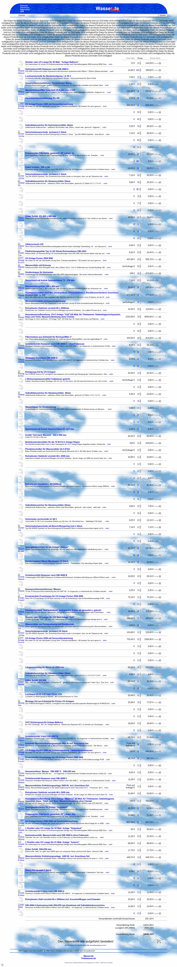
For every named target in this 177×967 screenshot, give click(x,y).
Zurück (21, 15)
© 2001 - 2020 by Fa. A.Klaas (103, 962)
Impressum (90, 962)
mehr (110, 64)
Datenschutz (68, 962)
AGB (75, 962)
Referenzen (81, 962)
